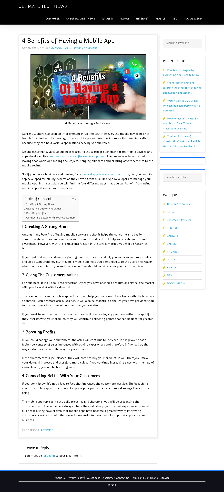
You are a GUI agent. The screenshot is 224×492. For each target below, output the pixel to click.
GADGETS (173, 236)
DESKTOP (173, 228)
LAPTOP (171, 259)
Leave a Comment (85, 48)
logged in (49, 455)
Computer (173, 212)
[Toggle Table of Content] (72, 199)
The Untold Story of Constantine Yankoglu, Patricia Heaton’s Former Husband (181, 141)
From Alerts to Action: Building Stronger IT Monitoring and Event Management (182, 88)
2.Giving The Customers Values (42, 209)
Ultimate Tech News (43, 6)
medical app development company (105, 174)
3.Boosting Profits (35, 213)
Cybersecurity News (179, 220)
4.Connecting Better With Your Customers (50, 218)
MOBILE (172, 267)
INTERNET (47, 430)
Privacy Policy (75, 478)
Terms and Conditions (144, 478)
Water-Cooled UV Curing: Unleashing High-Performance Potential (181, 106)
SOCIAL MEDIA (176, 283)
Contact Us (122, 478)
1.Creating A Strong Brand (39, 204)
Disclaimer (108, 478)
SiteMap (165, 478)
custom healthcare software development (77, 156)
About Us (60, 478)
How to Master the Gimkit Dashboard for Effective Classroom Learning (180, 124)
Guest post (93, 478)
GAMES (171, 244)
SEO (169, 275)
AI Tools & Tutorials (178, 204)
